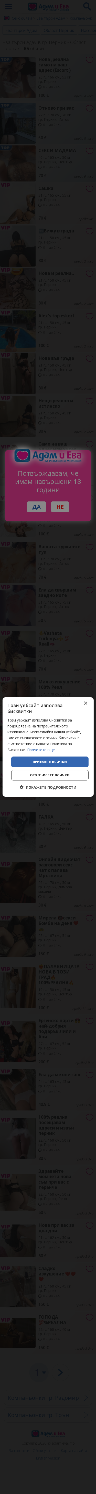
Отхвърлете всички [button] (50, 775)
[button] (48, 787)
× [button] (85, 703)
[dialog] (47, 747)
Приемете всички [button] (50, 761)
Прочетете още (41, 749)
